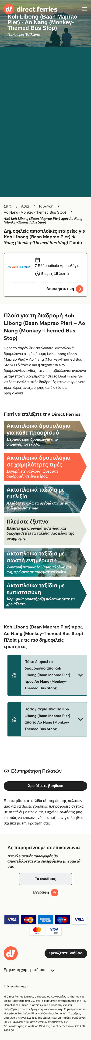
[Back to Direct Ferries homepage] (30, 9)
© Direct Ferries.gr (16, 986)
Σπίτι (8, 206)
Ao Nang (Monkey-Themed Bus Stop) (35, 213)
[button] (47, 675)
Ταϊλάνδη (45, 206)
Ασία (25, 206)
